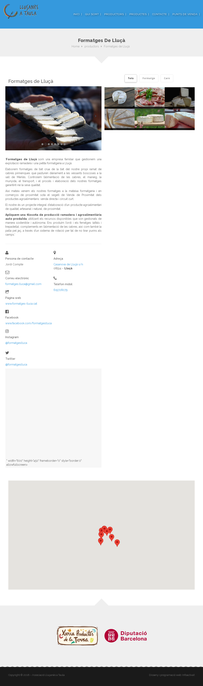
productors (91, 46)
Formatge (149, 78)
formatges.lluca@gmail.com (23, 284)
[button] (101, 535)
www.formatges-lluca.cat (21, 303)
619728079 (61, 290)
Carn (167, 78)
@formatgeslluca (16, 342)
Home (75, 46)
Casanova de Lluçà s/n (68, 264)
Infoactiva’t (188, 675)
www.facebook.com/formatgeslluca (28, 323)
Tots (131, 78)
